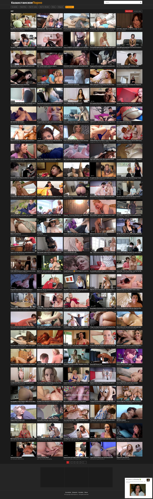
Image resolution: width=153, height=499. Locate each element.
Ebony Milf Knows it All (96, 364)
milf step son (40, 160)
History (53, 7)
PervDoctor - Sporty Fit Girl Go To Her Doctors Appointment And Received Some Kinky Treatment (103, 28)
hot (117, 30)
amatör (19, 30)
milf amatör (25, 235)
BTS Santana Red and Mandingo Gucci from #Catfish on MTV (103, 103)
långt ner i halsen (121, 272)
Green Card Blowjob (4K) (70, 252)
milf (38, 30)
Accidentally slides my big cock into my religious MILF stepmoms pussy (103, 271)
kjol (41, 328)
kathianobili (102, 49)
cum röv (19, 235)
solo (133, 384)
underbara (44, 254)
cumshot (18, 328)
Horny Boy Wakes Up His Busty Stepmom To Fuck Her (50, 196)
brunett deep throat (18, 198)
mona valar (72, 272)
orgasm (123, 49)
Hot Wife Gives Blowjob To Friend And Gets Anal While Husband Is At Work (50, 401)
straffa (67, 272)
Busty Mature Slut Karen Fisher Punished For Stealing (103, 308)
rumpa (124, 86)
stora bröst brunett (45, 142)
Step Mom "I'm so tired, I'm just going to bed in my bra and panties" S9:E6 (76, 289)
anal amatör (14, 235)
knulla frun (23, 347)
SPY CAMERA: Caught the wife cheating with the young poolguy (129, 215)
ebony (42, 179)
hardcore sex (71, 67)
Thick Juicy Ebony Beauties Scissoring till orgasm (76, 178)
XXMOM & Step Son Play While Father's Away (128, 289)
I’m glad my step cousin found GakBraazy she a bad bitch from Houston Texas (103, 178)
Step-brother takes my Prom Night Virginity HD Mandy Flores (50, 252)
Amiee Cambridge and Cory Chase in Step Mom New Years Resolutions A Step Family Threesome (129, 345)
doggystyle (93, 142)
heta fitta (66, 104)
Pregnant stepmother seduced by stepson (21, 289)
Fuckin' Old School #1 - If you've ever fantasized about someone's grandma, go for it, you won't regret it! (76, 383)
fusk (118, 216)
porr (20, 142)
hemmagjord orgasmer (76, 216)
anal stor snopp (67, 30)
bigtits (21, 365)
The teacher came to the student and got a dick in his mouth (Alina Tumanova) (103, 420)
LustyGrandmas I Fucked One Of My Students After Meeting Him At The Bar (50, 140)
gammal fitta (120, 384)
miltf (45, 291)
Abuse (86, 492)
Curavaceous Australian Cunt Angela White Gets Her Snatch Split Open (50, 438)
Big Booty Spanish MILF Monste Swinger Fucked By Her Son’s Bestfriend (129, 178)
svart (118, 235)
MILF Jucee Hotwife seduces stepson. (47, 66)
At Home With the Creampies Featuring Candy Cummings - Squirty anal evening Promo (129, 401)
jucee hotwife (47, 67)
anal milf (92, 235)
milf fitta (13, 403)
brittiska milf (21, 160)
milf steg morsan (41, 198)
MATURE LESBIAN (121, 420)
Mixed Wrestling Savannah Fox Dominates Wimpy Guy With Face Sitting (103, 196)
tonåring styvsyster (77, 30)
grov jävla (99, 384)
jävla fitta (13, 440)
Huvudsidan (15, 7)
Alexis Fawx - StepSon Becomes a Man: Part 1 (49, 159)
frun (16, 160)
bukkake (76, 254)
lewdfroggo (131, 365)
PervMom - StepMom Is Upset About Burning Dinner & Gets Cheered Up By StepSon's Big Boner (23, 47)
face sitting (97, 198)
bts (100, 104)
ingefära (96, 347)
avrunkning (23, 328)
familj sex (133, 198)
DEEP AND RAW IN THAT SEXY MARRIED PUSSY (102, 159)
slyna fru (13, 347)
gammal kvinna (127, 384)
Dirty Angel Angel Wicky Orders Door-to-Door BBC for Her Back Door (50, 47)
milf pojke (44, 272)
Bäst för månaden (44, 7)
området (100, 67)
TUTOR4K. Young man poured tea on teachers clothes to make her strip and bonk (50, 308)
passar (23, 30)
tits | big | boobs (96, 86)
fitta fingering (110, 30)
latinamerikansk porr (20, 291)
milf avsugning (120, 198)
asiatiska (123, 30)
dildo (12, 179)
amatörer (72, 235)
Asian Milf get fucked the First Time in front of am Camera (129, 47)
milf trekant (42, 347)
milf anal (17, 86)
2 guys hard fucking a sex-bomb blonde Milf (101, 457)
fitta (41, 459)
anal (12, 67)
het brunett (93, 365)
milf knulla (49, 123)
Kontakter (80, 492)
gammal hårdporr (48, 365)
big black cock (67, 403)
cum (38, 328)
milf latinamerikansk (77, 49)
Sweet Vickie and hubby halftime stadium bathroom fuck (76, 457)
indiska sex (106, 123)
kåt (45, 86)
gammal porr (99, 123)
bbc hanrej (104, 160)
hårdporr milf (40, 365)
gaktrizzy (102, 179)
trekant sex (81, 328)
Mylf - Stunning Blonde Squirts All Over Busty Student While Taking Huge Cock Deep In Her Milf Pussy (103, 252)
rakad (38, 142)
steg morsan (108, 291)
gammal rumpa (50, 198)
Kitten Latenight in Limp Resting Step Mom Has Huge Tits (103, 84)
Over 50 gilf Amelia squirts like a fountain (127, 383)
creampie (22, 104)
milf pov (66, 198)
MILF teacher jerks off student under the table (49, 327)
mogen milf (127, 198)
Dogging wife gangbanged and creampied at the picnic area (103, 66)
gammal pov (67, 86)
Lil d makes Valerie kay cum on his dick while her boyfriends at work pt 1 (76, 122)
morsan (39, 123)
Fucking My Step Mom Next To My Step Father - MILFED (76, 308)
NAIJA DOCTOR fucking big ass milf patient (75, 401)
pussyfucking (132, 160)
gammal (123, 123)
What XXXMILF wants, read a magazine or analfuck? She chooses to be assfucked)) (103, 215)
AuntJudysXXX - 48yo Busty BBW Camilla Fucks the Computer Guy (50, 28)
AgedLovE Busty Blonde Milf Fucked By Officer (49, 215)
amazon (15, 459)
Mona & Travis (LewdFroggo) (124, 364)
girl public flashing (15, 216)
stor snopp (127, 403)
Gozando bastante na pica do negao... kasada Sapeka (129, 159)
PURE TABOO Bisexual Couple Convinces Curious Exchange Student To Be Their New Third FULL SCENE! (23, 271)
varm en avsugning (47, 459)
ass (127, 86)
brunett (118, 67)
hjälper (43, 328)
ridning (42, 291)
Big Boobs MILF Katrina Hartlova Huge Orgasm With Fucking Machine (23, 364)
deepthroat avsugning (109, 254)
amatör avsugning (126, 104)
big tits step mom (134, 347)
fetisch (122, 67)
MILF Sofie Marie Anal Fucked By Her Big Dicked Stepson (76, 159)
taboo (49, 254)
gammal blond (100, 459)
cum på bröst (103, 310)
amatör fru (40, 104)
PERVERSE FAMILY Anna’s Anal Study (20, 84)
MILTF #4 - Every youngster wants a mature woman (50, 271)
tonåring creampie (15, 104)
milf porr (41, 86)
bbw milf (50, 30)
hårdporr (119, 49)
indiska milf (129, 123)
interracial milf (95, 104)
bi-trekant (24, 272)
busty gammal (134, 310)
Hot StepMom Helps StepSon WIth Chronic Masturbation (23, 401)
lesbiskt (118, 421)
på (90, 104)
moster (96, 49)
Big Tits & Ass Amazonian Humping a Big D (128, 66)
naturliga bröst (84, 86)
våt (16, 123)
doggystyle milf (23, 49)
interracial (15, 67)
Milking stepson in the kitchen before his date (75, 196)
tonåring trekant (68, 49)
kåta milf (39, 254)
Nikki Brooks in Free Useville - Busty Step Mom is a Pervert (103, 289)
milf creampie (93, 160)
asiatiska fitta (78, 104)
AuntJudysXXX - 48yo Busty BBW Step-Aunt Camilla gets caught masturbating (50, 364)
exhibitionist (46, 104)
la (99, 179)
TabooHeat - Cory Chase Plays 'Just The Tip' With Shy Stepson (129, 271)
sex (42, 67)
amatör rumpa (69, 179)
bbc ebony (46, 179)
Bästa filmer (23, 7)
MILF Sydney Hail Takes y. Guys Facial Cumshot (23, 438)
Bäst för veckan (33, 7)
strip (38, 310)
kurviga (124, 142)
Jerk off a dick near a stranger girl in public (22, 215)
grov (76, 67)
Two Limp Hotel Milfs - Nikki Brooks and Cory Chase (76, 420)
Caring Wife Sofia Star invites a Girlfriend (47, 420)
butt (24, 254)
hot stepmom (120, 254)
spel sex (132, 272)
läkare (75, 403)
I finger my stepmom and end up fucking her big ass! (103, 327)
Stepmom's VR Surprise (123, 457)
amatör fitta (125, 160)
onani (133, 179)
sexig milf (13, 328)
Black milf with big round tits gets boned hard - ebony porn (23, 140)
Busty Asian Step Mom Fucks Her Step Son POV (129, 308)
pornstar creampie (94, 30)
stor (44, 49)
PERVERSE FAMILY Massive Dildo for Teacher (22, 178)
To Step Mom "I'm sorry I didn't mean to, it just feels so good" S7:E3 (23, 196)
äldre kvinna (21, 459)
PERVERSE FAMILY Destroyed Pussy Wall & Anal (76, 66)
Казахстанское (15, 3)
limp (102, 86)
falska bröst (14, 30)
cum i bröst (96, 421)
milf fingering (103, 30)
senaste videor (137, 11)
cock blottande (14, 310)
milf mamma (128, 179)
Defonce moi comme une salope (98, 233)
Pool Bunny (40, 233)
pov (91, 86)
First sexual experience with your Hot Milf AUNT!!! (103, 47)
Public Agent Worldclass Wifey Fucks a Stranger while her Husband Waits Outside (76, 140)
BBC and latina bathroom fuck (45, 178)
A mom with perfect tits (43, 84)
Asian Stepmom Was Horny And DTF (73, 103)
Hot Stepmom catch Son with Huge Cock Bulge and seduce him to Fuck (76, 438)
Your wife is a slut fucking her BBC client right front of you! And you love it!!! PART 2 (23, 345)
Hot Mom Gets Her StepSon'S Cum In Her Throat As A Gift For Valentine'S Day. (103, 345)
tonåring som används (69, 328)
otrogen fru (71, 142)
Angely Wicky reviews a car (18, 420)
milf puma (119, 86)
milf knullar (71, 104)
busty (123, 291)
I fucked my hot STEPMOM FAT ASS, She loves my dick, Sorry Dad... (103, 401)
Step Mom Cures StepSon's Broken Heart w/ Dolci (23, 28)
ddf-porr (50, 440)
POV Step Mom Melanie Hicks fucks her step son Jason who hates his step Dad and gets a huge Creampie (103, 438)
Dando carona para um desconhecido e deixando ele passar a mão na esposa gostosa (76, 233)
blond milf (66, 310)
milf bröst (119, 142)
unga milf (121, 216)
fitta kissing (57, 421)
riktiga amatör (29, 104)
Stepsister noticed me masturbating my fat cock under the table (23, 308)
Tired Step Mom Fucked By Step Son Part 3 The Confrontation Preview (50, 383)
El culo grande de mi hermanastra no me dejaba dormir (76, 28)
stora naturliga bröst (75, 86)
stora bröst (13, 142)
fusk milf (45, 235)
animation (124, 365)
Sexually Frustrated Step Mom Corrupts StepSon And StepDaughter (129, 252)
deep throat (77, 291)
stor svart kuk (21, 123)
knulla (38, 179)
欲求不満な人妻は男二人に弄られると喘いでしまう (129, 28)
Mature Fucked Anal (16, 233)
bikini (38, 235)
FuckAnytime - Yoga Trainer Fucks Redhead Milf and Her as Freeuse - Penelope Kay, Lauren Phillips (76, 327)
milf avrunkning (14, 49)
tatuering (13, 123)
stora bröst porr (43, 440)
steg (78, 310)
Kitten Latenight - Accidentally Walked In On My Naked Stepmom (76, 345)
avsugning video (73, 384)
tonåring (66, 67)
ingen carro (78, 235)
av (37, 347)
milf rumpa (93, 123)
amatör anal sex (104, 235)
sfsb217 (128, 440)
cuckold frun (78, 142)
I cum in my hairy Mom (43, 457)
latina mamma (120, 179)
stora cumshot (30, 49)
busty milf (98, 142)
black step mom (124, 235)
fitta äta (102, 198)
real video (85, 49)
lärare (41, 310)
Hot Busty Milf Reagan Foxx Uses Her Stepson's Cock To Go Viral (129, 84)
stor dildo (127, 67)
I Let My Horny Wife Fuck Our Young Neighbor (22, 383)
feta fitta (44, 123)
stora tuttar (57, 198)
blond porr (39, 49)
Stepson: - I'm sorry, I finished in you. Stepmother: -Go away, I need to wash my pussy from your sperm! (76, 215)
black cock (134, 104)
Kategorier (60, 7)
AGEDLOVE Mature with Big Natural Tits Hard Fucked (23, 159)
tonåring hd (46, 310)
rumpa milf (19, 254)
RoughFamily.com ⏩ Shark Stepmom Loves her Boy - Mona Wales (76, 271)
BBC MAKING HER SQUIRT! (17, 122)
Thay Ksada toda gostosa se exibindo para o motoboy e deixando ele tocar (50, 103)
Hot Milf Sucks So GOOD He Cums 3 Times (127, 438)
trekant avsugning (49, 421)
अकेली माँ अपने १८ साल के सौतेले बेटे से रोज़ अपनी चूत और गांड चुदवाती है (103, 122)
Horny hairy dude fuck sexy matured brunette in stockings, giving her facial (23, 327)
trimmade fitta (99, 272)
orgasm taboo (72, 310)
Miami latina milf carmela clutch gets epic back (129, 327)
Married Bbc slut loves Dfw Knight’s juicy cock (22, 66)
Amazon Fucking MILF (16, 457)
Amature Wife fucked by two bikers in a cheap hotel (50, 345)
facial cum (66, 254)
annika (83, 30)
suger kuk (17, 347)
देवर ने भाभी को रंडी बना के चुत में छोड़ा (124, 122)
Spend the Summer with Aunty (71, 84)
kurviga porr (48, 49)
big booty (101, 347)
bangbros (123, 328)
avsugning (119, 104)
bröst (127, 49)
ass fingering (96, 328)
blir (17, 142)
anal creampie (120, 403)
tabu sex (128, 272)
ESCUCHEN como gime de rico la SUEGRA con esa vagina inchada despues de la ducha (23, 103)
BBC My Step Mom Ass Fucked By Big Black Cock (129, 233)
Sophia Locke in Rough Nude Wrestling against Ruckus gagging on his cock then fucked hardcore (103, 383)
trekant (20, 272)
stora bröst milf (105, 142)
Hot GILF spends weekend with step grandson (128, 196)
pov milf (92, 49)
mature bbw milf (44, 30)
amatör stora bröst (125, 310)
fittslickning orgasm (28, 198)
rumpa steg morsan (131, 328)
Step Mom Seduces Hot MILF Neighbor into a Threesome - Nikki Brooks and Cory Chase (76, 364)
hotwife (100, 160)
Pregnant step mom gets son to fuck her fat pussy (50, 122)
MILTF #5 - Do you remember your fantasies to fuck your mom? (50, 289)
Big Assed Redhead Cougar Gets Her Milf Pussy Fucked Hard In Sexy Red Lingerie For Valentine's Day (129, 140)
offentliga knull (77, 459)
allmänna (95, 67)
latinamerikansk (94, 179)
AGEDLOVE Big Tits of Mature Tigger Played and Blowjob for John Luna (103, 140)
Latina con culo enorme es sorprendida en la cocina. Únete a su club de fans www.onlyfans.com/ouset (23, 252)
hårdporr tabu (67, 440)
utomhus (13, 421)
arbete (65, 123)
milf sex (39, 67)
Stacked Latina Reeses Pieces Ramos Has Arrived (129, 103)
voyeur (20, 310)
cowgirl (128, 459)
